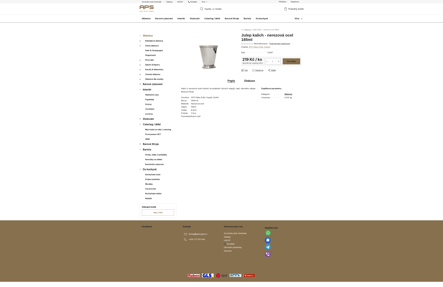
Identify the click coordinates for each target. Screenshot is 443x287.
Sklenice (148, 35)
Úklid (147, 139)
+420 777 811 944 (197, 239)
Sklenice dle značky (154, 79)
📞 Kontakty (192, 2)
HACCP (180, 2)
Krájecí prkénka (152, 179)
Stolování (148, 118)
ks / (157, 212)
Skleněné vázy (152, 95)
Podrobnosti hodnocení (279, 43)
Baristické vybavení (154, 164)
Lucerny (149, 114)
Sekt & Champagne (154, 50)
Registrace (295, 2)
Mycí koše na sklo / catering (158, 129)
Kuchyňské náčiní (153, 193)
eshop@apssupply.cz (198, 234)
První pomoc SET (153, 134)
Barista (147, 149)
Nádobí (148, 198)
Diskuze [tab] (249, 80)
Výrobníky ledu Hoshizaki (151, 2)
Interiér (147, 89)
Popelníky (149, 99)
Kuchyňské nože (152, 174)
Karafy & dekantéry (154, 69)
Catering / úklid (152, 124)
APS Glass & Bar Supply (259, 47)
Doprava (228, 251)
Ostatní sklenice (152, 74)
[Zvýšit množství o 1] (278, 61)
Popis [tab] (231, 80)
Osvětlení (149, 109)
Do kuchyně (150, 169)
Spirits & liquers (152, 65)
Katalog (169, 2)
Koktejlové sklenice (154, 41)
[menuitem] (146, 18)
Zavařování (150, 189)
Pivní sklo (149, 60)
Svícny (148, 104)
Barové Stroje (151, 144)
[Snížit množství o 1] (267, 61)
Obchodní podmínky (233, 247)
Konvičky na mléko (153, 159)
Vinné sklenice (152, 46)
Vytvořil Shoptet (294, 284)
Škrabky (149, 184)
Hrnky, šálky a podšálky (156, 155)
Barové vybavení (152, 84)
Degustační (150, 55)
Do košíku (291, 61)
